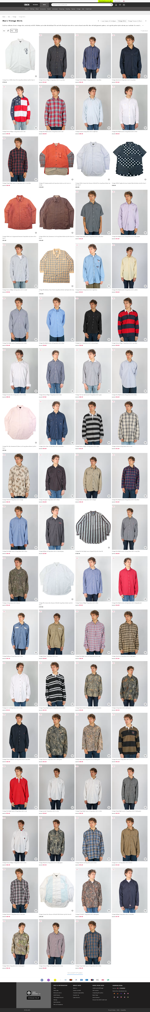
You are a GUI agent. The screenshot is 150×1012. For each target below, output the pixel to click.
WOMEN (35, 4)
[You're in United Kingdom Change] (124, 1)
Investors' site (76, 995)
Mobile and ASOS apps (98, 988)
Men (9, 16)
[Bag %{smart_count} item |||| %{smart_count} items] (124, 4)
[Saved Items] (120, 4)
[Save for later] (36, 76)
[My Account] (116, 4)
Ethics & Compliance (58, 1004)
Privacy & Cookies (111, 1010)
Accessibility (123, 1010)
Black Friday (95, 995)
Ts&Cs (118, 1010)
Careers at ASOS (77, 990)
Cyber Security (76, 997)
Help (55, 988)
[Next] (146, 21)
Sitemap (55, 999)
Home (3, 16)
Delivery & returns (58, 992)
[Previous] (98, 21)
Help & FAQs (117, 1)
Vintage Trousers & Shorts (135, 21)
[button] (114, 993)
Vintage (14, 16)
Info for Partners (96, 997)
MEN (44, 4)
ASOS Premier (57, 995)
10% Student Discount (58, 997)
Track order (56, 990)
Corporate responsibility (78, 992)
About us (75, 988)
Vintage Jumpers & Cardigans (108, 21)
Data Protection (57, 1002)
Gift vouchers (96, 990)
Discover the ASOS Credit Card (100, 999)
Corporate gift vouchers (98, 992)
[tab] (26, 9)
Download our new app (105, 1)
